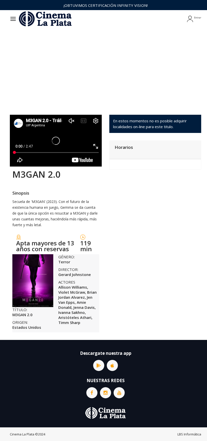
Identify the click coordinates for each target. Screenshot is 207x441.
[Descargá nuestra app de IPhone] (112, 365)
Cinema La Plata (22, 434)
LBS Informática (189, 434)
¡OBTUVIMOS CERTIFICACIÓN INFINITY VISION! (106, 5)
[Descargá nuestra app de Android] (98, 365)
